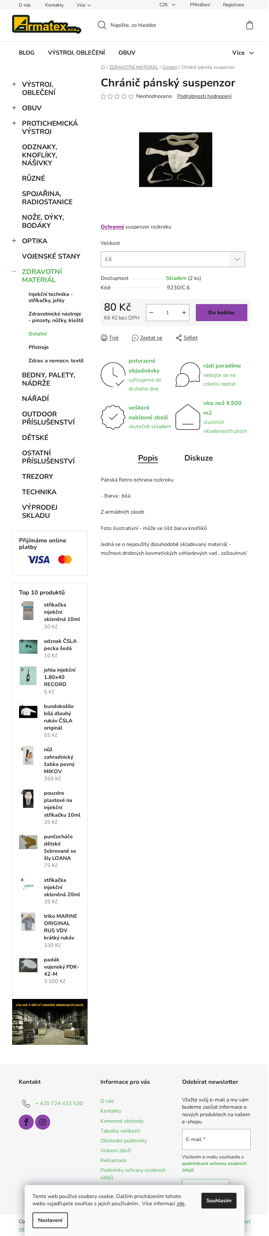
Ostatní (38, 333)
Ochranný (112, 226)
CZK (164, 5)
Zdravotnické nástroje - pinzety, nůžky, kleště (56, 317)
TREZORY (37, 476)
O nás (25, 5)
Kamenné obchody (122, 1121)
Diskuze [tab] (198, 458)
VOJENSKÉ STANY (51, 256)
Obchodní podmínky (123, 1140)
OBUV (32, 108)
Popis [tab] (148, 458)
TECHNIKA (39, 492)
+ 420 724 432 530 (59, 1103)
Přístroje (39, 347)
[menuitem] (26, 53)
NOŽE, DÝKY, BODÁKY (43, 221)
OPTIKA (34, 240)
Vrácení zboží (115, 1150)
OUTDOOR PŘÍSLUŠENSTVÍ (48, 418)
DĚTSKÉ (35, 437)
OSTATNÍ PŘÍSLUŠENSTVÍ (48, 457)
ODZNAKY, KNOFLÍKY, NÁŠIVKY (39, 155)
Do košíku (221, 312)
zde (180, 1203)
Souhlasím (219, 1200)
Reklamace (113, 1160)
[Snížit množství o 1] (151, 312)
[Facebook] (26, 1122)
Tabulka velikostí (120, 1131)
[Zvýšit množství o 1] (184, 312)
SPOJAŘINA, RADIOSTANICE (47, 198)
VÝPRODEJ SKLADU (39, 511)
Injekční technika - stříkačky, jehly (51, 297)
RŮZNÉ (33, 178)
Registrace (233, 5)
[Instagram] (42, 1122)
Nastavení (50, 1220)
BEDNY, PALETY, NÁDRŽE (48, 379)
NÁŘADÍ (35, 398)
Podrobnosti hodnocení (204, 96)
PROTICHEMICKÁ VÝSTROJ (50, 127)
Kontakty (54, 5)
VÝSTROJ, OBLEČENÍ (38, 88)
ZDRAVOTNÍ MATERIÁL (42, 275)
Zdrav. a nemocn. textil (56, 360)
